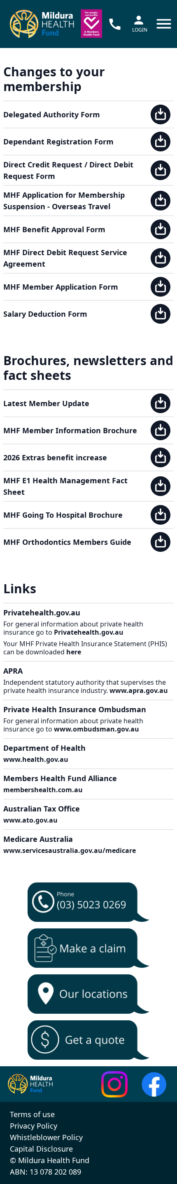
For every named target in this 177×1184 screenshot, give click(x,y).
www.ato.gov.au (30, 820)
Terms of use (32, 1114)
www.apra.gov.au (138, 690)
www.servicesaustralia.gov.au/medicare (69, 850)
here (73, 651)
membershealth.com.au (43, 789)
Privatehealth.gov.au (88, 632)
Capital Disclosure (41, 1149)
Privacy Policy (33, 1126)
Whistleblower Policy (46, 1137)
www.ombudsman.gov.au (96, 729)
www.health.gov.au (35, 759)
